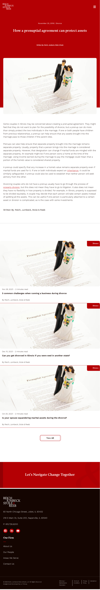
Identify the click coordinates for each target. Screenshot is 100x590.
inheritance (72, 170)
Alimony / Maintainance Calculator (63, 583)
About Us (7, 546)
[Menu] (94, 7)
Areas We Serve (10, 558)
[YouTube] (18, 531)
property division (11, 187)
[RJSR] (8, 6)
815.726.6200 (12, 524)
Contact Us (8, 564)
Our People (8, 552)
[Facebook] (5, 531)
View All (50, 438)
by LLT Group (23, 584)
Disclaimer (93, 581)
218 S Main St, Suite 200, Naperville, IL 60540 (25, 518)
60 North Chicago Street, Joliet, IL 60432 (23, 511)
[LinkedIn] (12, 531)
